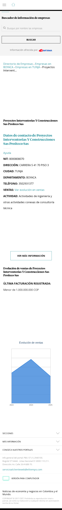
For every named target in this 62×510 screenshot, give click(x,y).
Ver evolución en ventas (29, 190)
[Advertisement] (31, 96)
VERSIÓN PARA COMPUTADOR (25, 478)
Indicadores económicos (49, 5)
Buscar (31, 39)
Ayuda (7, 153)
